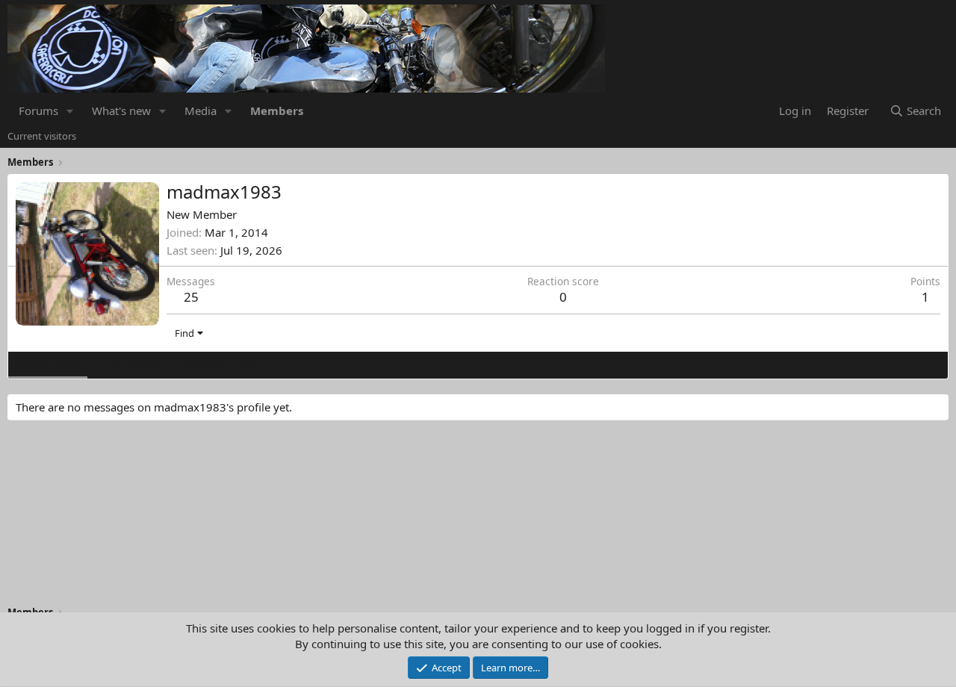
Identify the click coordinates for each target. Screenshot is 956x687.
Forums (38, 110)
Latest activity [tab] (130, 363)
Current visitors (41, 136)
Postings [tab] (202, 363)
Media (200, 110)
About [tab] (254, 363)
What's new (121, 110)
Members (276, 110)
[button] (70, 111)
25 (191, 296)
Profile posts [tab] (48, 363)
